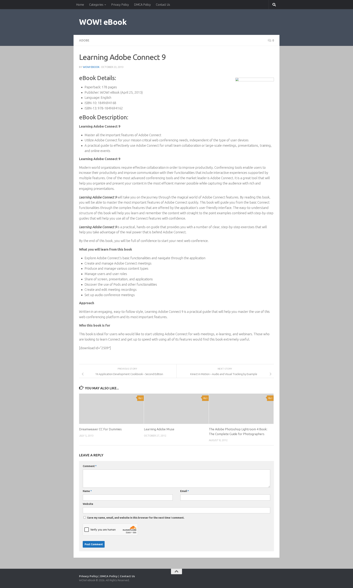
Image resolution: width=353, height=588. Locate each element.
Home (80, 4)
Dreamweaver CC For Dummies (100, 429)
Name (87, 491)
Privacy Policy (120, 4)
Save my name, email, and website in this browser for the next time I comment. (135, 517)
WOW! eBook (103, 22)
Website (88, 503)
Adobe (84, 40)
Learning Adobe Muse (159, 429)
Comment (90, 466)
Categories (96, 4)
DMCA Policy (142, 4)
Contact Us (163, 4)
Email (184, 491)
